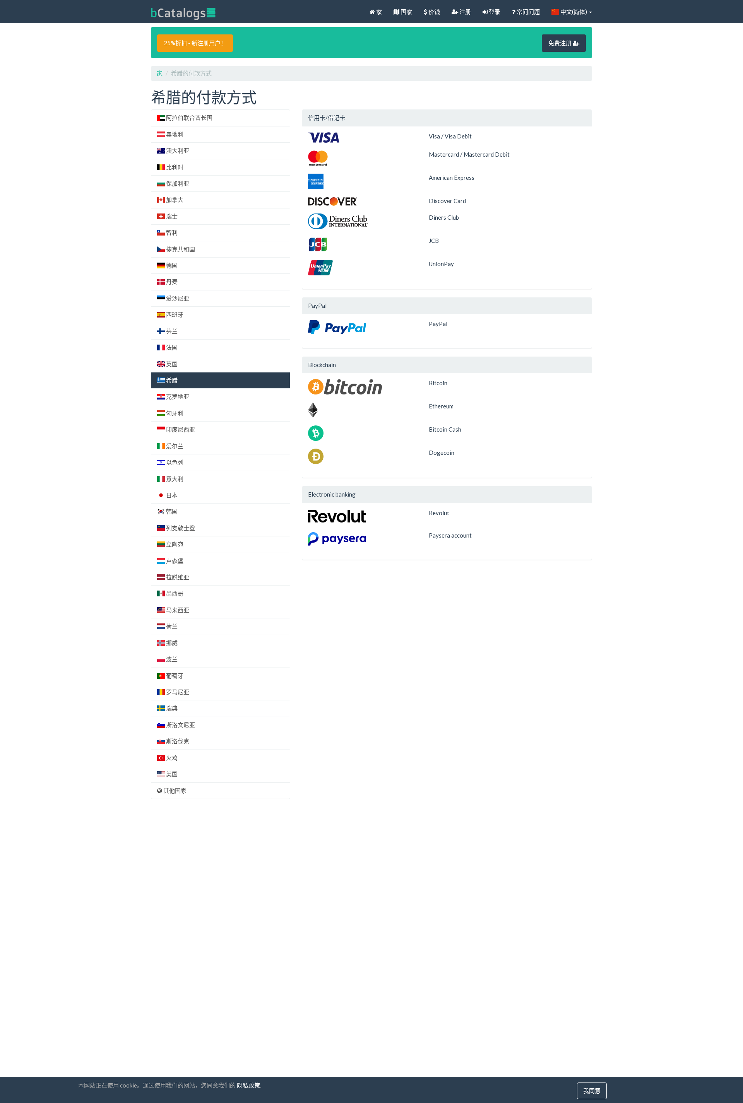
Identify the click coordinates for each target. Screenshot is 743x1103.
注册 (464, 11)
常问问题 (527, 11)
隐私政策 (248, 1085)
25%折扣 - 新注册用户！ (195, 42)
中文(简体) (573, 11)
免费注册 (560, 42)
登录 (494, 11)
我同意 (592, 1090)
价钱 (433, 11)
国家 (405, 11)
